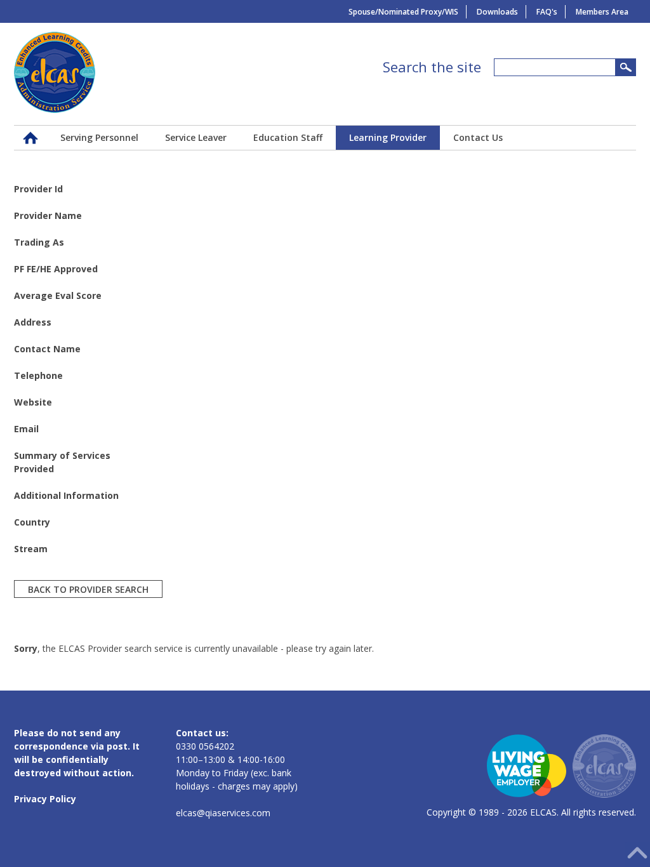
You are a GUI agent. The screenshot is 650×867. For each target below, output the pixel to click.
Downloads (497, 11)
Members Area (602, 11)
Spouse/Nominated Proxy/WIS (403, 11)
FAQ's (546, 11)
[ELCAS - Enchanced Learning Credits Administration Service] (54, 109)
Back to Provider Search (88, 589)
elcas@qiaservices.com (223, 813)
